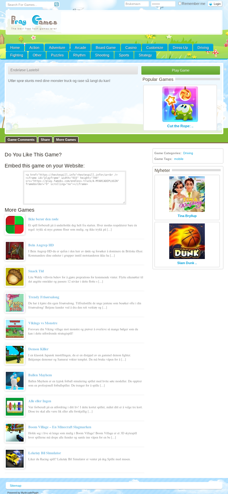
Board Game (106, 48)
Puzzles (57, 55)
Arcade (80, 48)
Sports (124, 55)
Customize (154, 48)
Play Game (180, 70)
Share (45, 139)
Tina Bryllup (187, 216)
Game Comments (21, 139)
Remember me (194, 4)
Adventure (57, 48)
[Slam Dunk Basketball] (187, 258)
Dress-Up (180, 48)
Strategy (145, 55)
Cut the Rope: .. (180, 126)
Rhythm (79, 55)
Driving (203, 48)
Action (34, 48)
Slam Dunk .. (187, 263)
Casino (131, 48)
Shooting (102, 55)
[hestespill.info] (34, 22)
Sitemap (15, 485)
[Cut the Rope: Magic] (180, 121)
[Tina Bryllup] (187, 211)
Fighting (16, 55)
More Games (66, 139)
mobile (178, 159)
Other (37, 55)
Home (15, 48)
